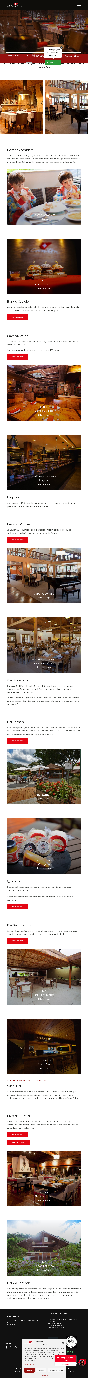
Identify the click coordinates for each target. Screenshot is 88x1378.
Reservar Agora (52, 63)
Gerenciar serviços (30, 1364)
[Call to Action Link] (44, 846)
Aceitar (29, 1370)
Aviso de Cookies (43, 1375)
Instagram (16, 1347)
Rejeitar (41, 1370)
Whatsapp (11, 1347)
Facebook (6, 1347)
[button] (63, 1343)
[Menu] (79, 5)
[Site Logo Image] (14, 5)
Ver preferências (56, 1370)
